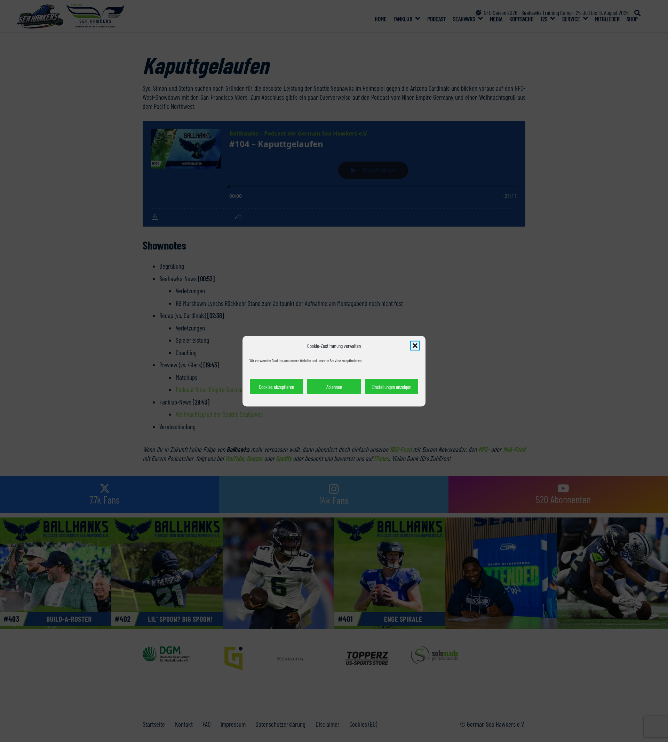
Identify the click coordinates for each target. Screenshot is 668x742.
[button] (415, 345)
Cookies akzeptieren (276, 386)
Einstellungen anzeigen (391, 386)
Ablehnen (334, 386)
